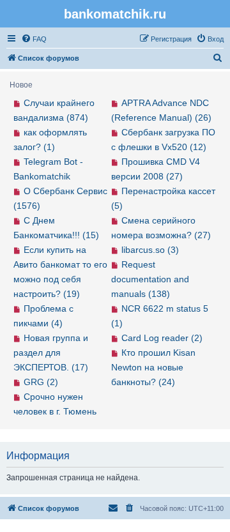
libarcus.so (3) (150, 250)
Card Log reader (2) (162, 338)
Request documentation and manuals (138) (150, 279)
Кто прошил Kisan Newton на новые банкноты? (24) (153, 367)
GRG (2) (41, 382)
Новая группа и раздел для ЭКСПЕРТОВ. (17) (50, 352)
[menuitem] (34, 39)
